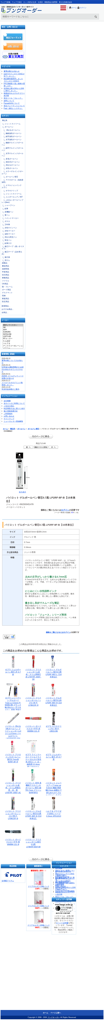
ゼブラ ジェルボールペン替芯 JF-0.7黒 (53, 756)
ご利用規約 (8, 414)
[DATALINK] (13, 334)
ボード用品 (6, 290)
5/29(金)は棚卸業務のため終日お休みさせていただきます (13, 369)
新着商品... (6, 306)
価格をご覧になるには (55, 632)
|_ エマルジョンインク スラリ (12, 186)
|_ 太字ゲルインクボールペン (12, 154)
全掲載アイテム (8, 881)
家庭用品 (5, 299)
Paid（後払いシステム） (13, 108)
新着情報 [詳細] (8, 354)
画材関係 (5, 269)
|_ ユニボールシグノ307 (12, 197)
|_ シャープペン (8, 205)
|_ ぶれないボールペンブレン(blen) (12, 201)
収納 (4, 296)
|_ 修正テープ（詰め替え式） (12, 253)
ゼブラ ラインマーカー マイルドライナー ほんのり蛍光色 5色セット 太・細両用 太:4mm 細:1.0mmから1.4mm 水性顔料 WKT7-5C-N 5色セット (33, 764)
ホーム (74, 7)
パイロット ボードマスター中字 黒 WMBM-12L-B (13, 841)
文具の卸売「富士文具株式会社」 (13, 55)
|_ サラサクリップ (10, 191)
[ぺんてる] (13, 343)
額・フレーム (7, 287)
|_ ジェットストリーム (11, 124)
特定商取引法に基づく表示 (14, 408)
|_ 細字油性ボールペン (12, 136)
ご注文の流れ (9, 406)
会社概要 (7, 401)
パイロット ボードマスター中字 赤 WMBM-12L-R (33, 728)
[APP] (13, 330)
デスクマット (7, 293)
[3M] (13, 327)
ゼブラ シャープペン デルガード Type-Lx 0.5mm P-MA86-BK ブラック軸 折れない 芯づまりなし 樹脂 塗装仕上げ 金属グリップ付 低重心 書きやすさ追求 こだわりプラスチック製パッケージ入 (13, 710)
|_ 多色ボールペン (10, 159)
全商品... (5, 312)
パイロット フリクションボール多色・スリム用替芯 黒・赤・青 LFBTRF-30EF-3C (13, 788)
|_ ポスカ (6, 221)
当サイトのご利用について (14, 403)
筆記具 (12, 429)
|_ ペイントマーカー (10, 218)
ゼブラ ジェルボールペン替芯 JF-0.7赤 (13, 671)
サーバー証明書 (62, 923)
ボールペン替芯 (33, 429)
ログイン (83, 7)
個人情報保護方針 (11, 411)
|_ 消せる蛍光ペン (9, 237)
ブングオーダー (53, 1017)
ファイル (5, 281)
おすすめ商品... (8, 309)
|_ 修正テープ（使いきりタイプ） (13, 247)
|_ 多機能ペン (7, 212)
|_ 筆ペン (6, 215)
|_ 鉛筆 (5, 209)
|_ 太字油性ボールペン (12, 140)
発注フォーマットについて (14, 106)
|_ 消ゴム (6, 260)
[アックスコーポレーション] (13, 346)
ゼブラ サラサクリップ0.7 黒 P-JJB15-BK (53, 728)
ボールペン (21, 429)
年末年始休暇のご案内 (10, 389)
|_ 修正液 (6, 257)
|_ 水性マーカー (8, 231)
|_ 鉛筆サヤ (7, 243)
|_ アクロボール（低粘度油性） (12, 181)
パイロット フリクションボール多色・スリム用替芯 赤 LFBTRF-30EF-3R (33, 674)
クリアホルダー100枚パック (38, 925)
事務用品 (5, 278)
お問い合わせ (13, 46)
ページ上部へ (56, 1013)
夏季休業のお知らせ (12, 71)
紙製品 (4, 263)
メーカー (5, 320)
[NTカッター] (13, 338)
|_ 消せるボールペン (11, 130)
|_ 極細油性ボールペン (12, 133)
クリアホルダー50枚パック (38, 906)
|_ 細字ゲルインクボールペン (12, 149)
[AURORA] (13, 332)
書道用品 (5, 266)
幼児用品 (5, 275)
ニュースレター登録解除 (13, 421)
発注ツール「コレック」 (13, 98)
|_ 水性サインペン (9, 228)
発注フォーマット (13, 37)
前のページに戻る (41, 436)
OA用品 (5, 284)
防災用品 (5, 302)
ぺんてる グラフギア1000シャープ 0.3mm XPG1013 (53, 813)
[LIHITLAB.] (13, 336)
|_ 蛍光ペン (7, 240)
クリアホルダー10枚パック (38, 886)
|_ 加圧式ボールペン (11, 162)
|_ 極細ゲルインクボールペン (12, 144)
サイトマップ (9, 419)
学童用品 (5, 272)
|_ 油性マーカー (8, 234)
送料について (9, 101)
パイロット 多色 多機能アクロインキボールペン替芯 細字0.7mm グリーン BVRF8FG (33, 788)
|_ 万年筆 (6, 224)
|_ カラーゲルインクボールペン (12, 172)
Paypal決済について (12, 103)
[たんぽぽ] (13, 341)
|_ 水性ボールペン (10, 168)
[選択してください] (13, 325)
